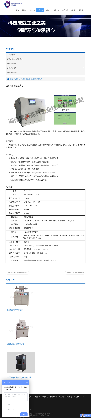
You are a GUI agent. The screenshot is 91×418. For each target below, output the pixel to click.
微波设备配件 (12, 72)
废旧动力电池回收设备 (15, 59)
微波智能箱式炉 (36, 79)
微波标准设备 (12, 63)
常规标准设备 (12, 68)
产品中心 (40, 10)
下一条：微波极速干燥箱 (75, 272)
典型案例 (48, 10)
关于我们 (24, 10)
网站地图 (76, 397)
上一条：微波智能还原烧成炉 (17, 272)
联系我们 (81, 10)
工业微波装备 (12, 55)
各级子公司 (64, 10)
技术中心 (56, 10)
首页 (17, 10)
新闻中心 (32, 10)
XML (83, 397)
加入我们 (73, 10)
